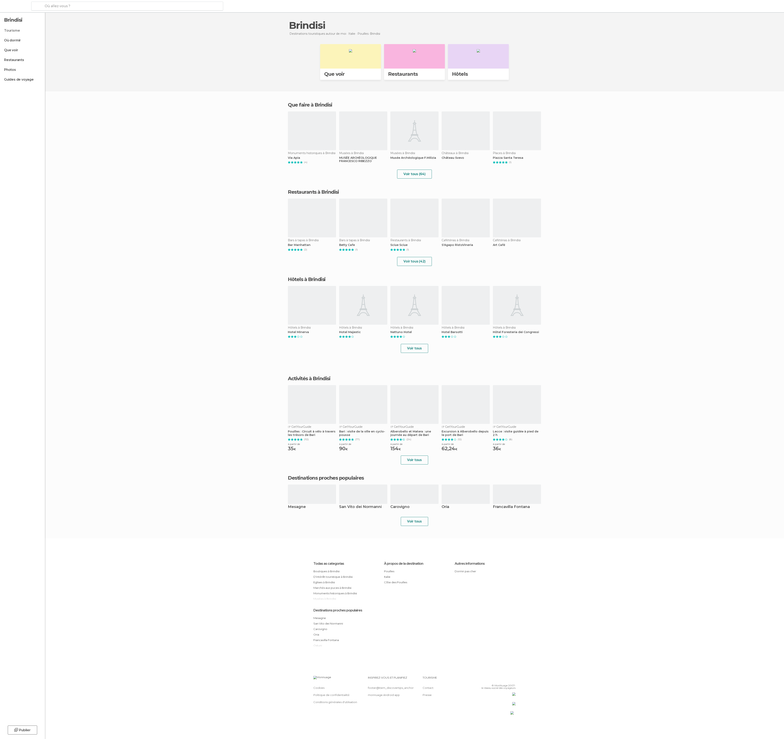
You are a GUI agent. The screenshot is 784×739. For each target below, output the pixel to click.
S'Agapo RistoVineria (457, 245)
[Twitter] (499, 679)
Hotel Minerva (298, 332)
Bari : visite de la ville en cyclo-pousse (362, 433)
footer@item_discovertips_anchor (391, 687)
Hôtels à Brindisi (306, 279)
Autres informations (470, 564)
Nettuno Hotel (401, 332)
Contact (428, 687)
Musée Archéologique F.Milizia (413, 158)
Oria (445, 507)
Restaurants (14, 60)
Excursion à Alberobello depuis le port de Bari (465, 433)
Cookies (318, 687)
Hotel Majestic (350, 332)
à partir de (294, 444)
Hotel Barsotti (452, 332)
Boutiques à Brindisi (326, 571)
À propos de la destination (403, 564)
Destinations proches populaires (326, 478)
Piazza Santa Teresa (508, 158)
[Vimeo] (506, 679)
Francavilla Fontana (511, 507)
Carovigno (400, 507)
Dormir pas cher (465, 571)
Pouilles (389, 571)
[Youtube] (512, 679)
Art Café (499, 245)
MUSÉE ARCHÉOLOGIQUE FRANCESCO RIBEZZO (358, 159)
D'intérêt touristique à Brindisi (333, 576)
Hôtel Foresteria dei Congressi (516, 332)
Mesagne (297, 507)
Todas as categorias (328, 564)
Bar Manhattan (299, 245)
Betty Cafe (347, 245)
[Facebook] (492, 679)
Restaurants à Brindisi (313, 192)
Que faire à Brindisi (310, 105)
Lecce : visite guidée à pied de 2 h (515, 433)
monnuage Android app (384, 695)
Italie (387, 576)
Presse (427, 695)
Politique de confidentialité (331, 695)
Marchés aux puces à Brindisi (332, 587)
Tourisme (12, 30)
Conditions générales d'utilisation (335, 702)
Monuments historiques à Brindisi (335, 593)
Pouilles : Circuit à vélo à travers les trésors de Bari (311, 433)
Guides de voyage (19, 79)
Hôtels (460, 74)
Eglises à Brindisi (324, 582)
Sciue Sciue (399, 245)
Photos (10, 70)
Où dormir (12, 40)
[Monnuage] (15, 6)
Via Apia (294, 158)
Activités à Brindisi (309, 378)
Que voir (11, 50)
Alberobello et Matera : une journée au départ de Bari (410, 433)
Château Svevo (453, 158)
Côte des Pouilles (395, 582)
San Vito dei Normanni (360, 507)
